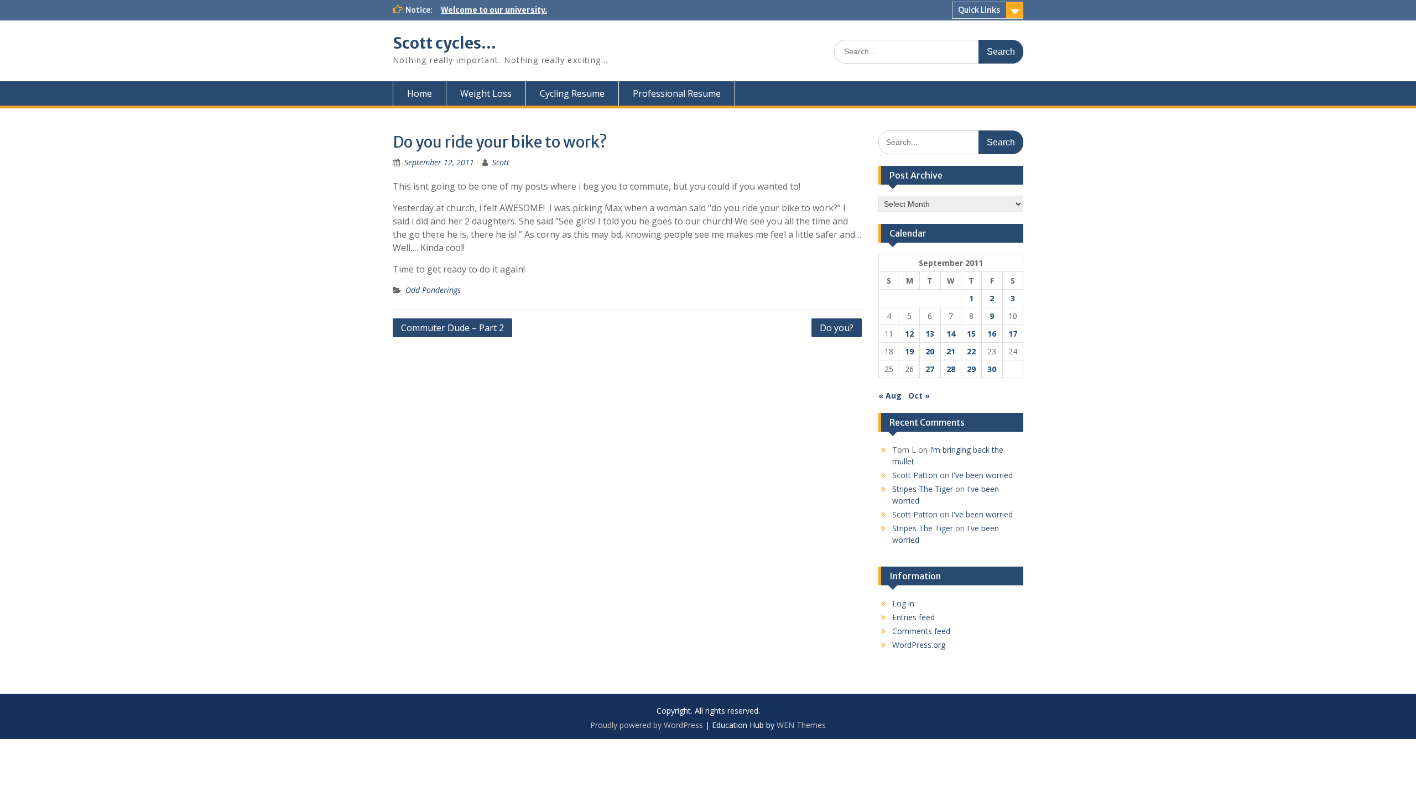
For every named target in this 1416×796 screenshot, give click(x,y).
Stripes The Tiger (922, 489)
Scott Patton (915, 475)
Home (419, 93)
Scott (500, 162)
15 (971, 333)
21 (950, 351)
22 (971, 351)
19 (909, 351)
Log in (903, 603)
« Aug (890, 395)
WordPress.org (918, 645)
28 (950, 369)
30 (991, 369)
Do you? (836, 328)
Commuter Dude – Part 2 (452, 328)
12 (909, 333)
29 (971, 369)
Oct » (919, 395)
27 (929, 369)
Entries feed (913, 617)
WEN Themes (801, 725)
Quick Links (979, 10)
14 (950, 333)
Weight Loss (486, 93)
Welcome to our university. (494, 10)
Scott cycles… (444, 43)
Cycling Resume (572, 93)
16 (991, 333)
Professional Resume (677, 93)
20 (929, 351)
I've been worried (982, 475)
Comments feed (921, 631)
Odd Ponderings (433, 290)
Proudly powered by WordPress (646, 725)
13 (929, 333)
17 (1012, 333)
